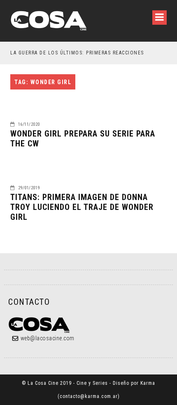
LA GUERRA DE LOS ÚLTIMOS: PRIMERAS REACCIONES (77, 53)
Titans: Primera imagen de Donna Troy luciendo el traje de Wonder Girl (82, 207)
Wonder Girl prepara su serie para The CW (82, 138)
